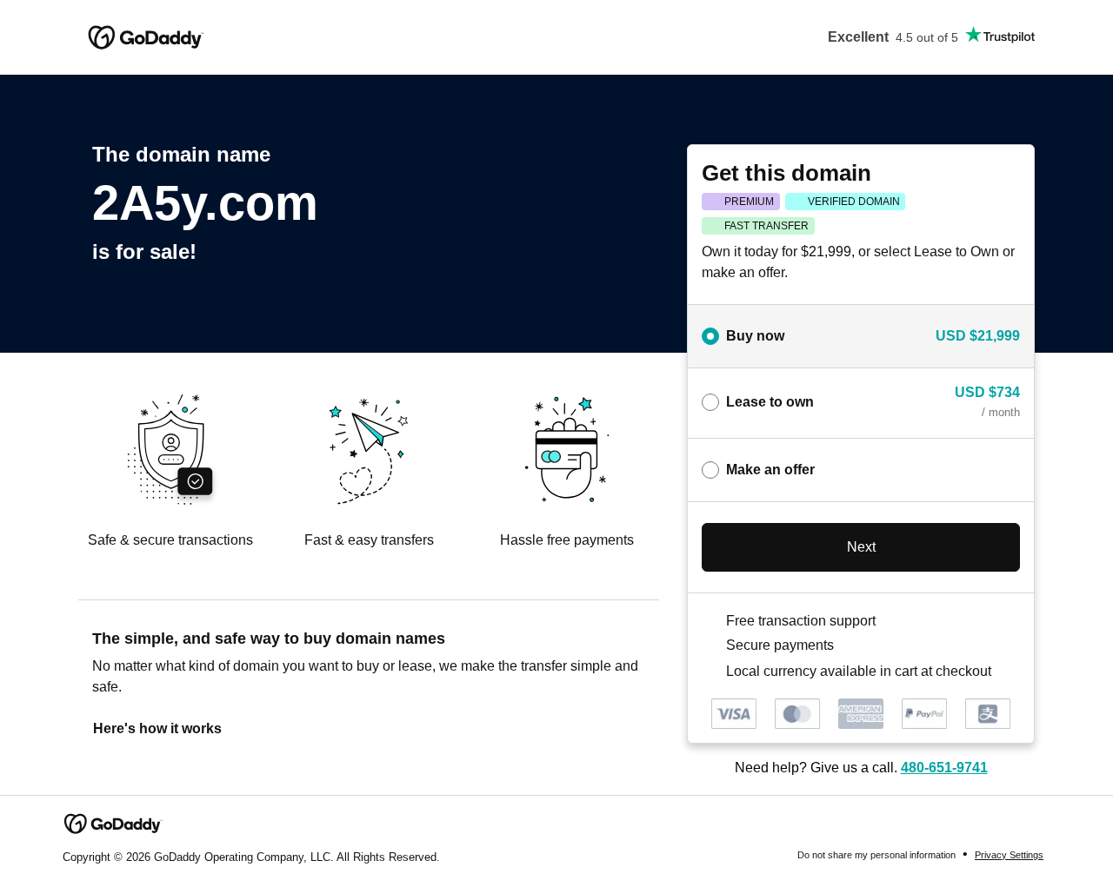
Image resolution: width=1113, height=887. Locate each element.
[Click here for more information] (1005, 670)
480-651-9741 (944, 767)
